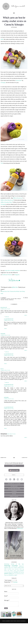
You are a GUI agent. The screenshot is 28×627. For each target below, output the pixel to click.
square (7, 575)
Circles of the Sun (17, 564)
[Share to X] (25, 297)
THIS (2, 163)
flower (5, 570)
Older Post (24, 457)
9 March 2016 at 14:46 (8, 355)
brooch (12, 567)
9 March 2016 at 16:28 (9, 398)
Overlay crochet (11, 566)
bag (9, 567)
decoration (17, 569)
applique (6, 567)
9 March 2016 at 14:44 (8, 320)
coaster (15, 567)
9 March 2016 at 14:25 (5, 370)
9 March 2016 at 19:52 (9, 408)
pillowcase (19, 573)
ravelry (22, 573)
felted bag (21, 569)
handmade (6, 572)
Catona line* (19, 80)
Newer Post (3, 457)
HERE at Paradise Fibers (6, 202)
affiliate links (15, 287)
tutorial (11, 575)
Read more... (20, 528)
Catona (8, 298)
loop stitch (11, 572)
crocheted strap (10, 569)
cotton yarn (13, 298)
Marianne (3, 333)
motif (19, 572)
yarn (16, 575)
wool (14, 575)
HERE (2, 39)
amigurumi (21, 566)
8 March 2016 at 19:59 (5, 335)
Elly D (2, 368)
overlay (22, 572)
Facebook (4, 274)
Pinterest (9, 274)
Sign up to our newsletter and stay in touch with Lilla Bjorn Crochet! (14, 463)
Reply (26, 315)
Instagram (16, 274)
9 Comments (3, 297)
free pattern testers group (14, 570)
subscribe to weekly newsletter (12, 270)
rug (5, 575)
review (6, 299)
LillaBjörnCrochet (8, 318)
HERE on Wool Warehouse (7, 200)
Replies (7, 316)
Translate (15, 582)
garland (22, 570)
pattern (6, 573)
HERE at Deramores (18, 198)
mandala (16, 572)
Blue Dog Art (4, 307)
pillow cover (14, 573)
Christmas (6, 564)
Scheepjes (3, 82)
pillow (10, 573)
